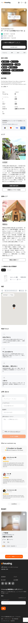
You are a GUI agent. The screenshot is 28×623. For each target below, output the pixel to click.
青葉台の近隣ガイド (14, 259)
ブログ (15, 576)
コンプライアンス (5, 620)
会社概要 (15, 580)
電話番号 (4, 409)
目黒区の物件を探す (14, 185)
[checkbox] (3, 431)
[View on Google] (4, 458)
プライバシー (8, 618)
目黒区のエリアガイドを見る (14, 189)
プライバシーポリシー (15, 431)
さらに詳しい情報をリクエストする (14, 556)
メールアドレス (5, 403)
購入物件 (3, 580)
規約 (2, 618)
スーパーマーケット (12, 290)
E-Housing (18, 616)
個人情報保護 (15, 618)
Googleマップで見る (8, 295)
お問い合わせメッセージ (7, 416)
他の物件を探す (14, 47)
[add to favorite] (25, 10)
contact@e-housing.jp (12, 567)
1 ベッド (9, 270)
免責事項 (13, 620)
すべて (3, 270)
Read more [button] (5, 466)
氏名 (3, 396)
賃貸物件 (3, 576)
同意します (12, 431)
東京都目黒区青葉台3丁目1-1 (7, 28)
